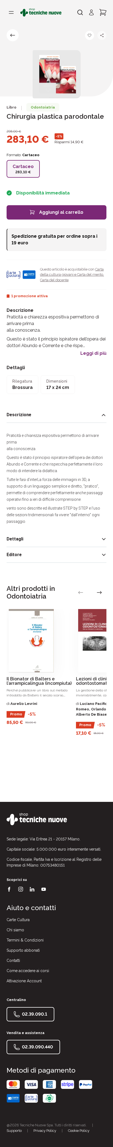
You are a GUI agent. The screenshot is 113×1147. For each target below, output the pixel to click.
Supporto (14, 1131)
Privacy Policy (44, 1131)
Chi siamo (15, 930)
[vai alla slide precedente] (81, 592)
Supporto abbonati (23, 950)
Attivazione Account (24, 981)
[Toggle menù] (11, 12)
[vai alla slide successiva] (99, 592)
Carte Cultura (18, 920)
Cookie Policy (78, 1131)
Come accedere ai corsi (28, 971)
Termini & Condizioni (25, 940)
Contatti (13, 960)
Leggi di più (93, 353)
